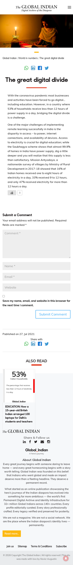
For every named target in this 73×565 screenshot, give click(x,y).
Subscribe (61, 546)
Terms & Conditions (41, 546)
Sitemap (22, 546)
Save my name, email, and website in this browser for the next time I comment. (36, 303)
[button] (36, 52)
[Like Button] (12, 192)
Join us (10, 546)
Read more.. (12, 533)
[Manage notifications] (66, 558)
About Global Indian (36, 460)
